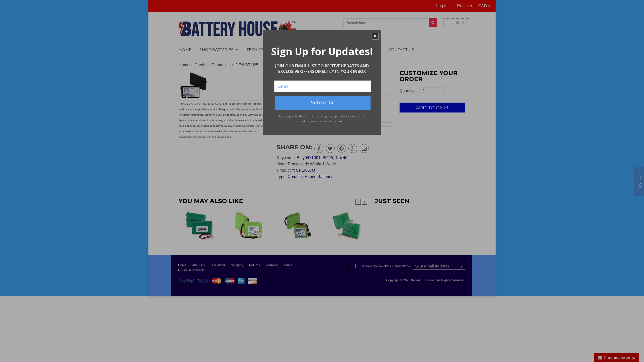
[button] (375, 36)
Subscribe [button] (323, 102)
